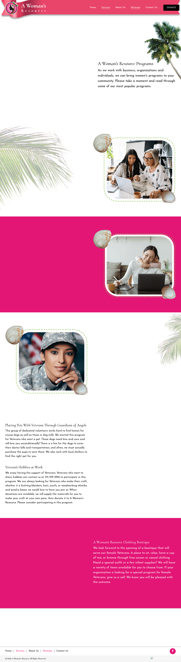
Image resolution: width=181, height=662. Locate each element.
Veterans (47, 651)
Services (20, 651)
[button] (171, 8)
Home (8, 651)
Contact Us (62, 651)
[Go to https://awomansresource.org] (28, 8)
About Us (34, 651)
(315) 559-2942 (64, 614)
